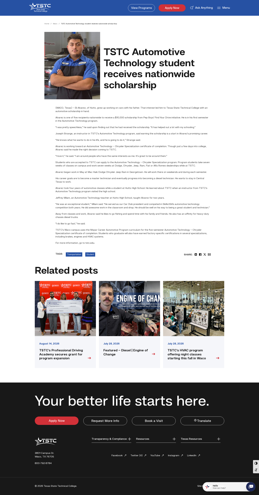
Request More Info (105, 421)
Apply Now (172, 8)
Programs (141, 8)
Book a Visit (154, 421)
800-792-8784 (43, 463)
